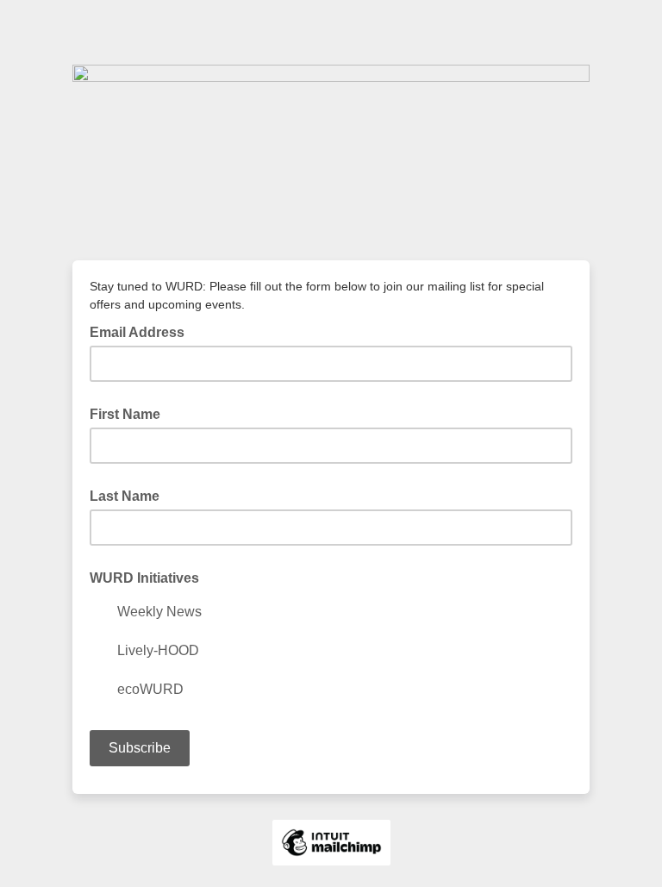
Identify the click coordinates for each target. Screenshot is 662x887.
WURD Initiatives (144, 578)
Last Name (124, 496)
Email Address (142, 331)
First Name (125, 414)
